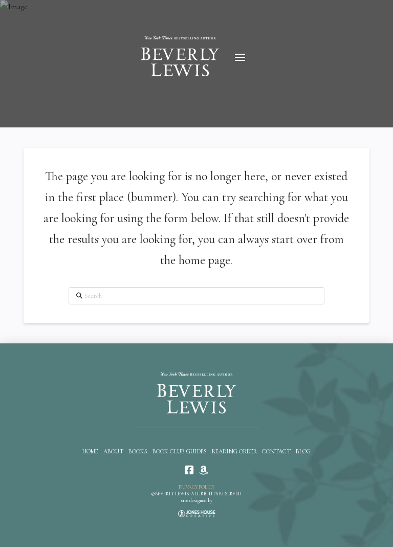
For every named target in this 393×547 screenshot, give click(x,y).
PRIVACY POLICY (196, 487)
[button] (240, 57)
